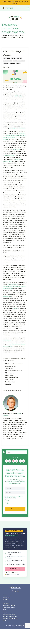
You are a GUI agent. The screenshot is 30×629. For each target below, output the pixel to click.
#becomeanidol (7, 58)
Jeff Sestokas (18, 96)
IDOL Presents (6, 609)
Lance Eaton (22, 133)
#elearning (13, 58)
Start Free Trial (15, 568)
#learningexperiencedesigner (18, 60)
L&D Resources (6, 597)
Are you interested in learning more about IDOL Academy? (14, 496)
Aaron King (18, 159)
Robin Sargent (13, 128)
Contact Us (5, 599)
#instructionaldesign (8, 60)
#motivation (6, 63)
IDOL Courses (21, 128)
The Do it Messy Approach (9, 607)
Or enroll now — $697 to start (11, 572)
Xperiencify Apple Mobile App (10, 616)
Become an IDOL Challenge (9, 605)
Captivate (15, 308)
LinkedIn (19, 413)
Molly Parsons (7, 340)
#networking (12, 63)
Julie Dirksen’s (10, 135)
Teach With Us (6, 603)
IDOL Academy (16, 149)
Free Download (15, 509)
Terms (4, 620)
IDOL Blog (5, 612)
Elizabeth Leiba (7, 161)
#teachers (18, 63)
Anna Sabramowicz (10, 155)
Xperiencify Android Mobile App (10, 618)
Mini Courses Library (7, 595)
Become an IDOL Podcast (9, 614)
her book (5, 139)
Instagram (6, 415)
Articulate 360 (7, 296)
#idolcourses (19, 58)
